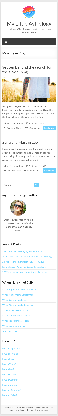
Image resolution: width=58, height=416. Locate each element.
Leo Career (16, 170)
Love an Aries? (9, 395)
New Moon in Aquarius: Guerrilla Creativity (24, 266)
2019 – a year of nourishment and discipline (24, 272)
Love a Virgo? (9, 364)
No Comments (33, 128)
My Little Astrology (29, 23)
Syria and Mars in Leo (20, 142)
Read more (49, 128)
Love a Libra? (8, 358)
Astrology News (14, 128)
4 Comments (32, 170)
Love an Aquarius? (11, 390)
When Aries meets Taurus (15, 310)
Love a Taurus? (9, 384)
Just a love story (10, 331)
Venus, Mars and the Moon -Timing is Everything (27, 256)
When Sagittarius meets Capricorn (19, 289)
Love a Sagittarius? (11, 348)
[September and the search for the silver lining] (29, 78)
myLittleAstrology (15, 123)
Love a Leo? (8, 369)
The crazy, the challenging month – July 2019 (25, 251)
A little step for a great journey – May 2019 (24, 261)
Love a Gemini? (10, 379)
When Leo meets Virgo (13, 325)
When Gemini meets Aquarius (17, 305)
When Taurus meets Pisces (15, 320)
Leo (8, 170)
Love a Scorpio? (10, 353)
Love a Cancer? (9, 374)
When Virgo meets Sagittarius (17, 294)
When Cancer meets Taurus (16, 315)
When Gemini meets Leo (14, 299)
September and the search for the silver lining (27, 69)
